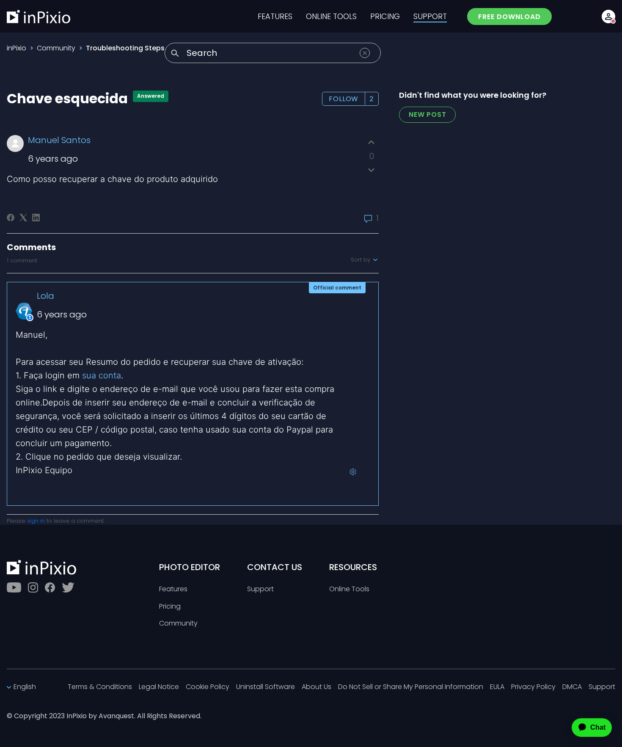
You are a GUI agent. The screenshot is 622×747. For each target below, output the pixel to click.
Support (260, 589)
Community (56, 48)
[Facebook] (10, 217)
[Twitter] (68, 587)
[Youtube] (14, 587)
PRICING (385, 16)
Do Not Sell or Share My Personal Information (410, 687)
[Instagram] (33, 587)
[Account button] (608, 16)
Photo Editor (189, 567)
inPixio (16, 48)
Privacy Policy (533, 687)
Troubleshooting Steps (125, 48)
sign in (36, 521)
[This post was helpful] (371, 142)
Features (173, 589)
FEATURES (275, 16)
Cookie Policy (207, 687)
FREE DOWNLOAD (509, 17)
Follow (343, 99)
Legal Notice (159, 687)
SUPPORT (430, 16)
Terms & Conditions (100, 687)
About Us (316, 687)
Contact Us (274, 567)
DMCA (572, 687)
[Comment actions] (353, 472)
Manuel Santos (59, 140)
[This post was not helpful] (371, 170)
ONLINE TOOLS (331, 16)
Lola (45, 296)
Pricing (170, 606)
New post (427, 114)
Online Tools (349, 589)
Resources (353, 567)
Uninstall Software (265, 687)
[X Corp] (23, 217)
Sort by (361, 259)
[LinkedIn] (36, 217)
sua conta (101, 375)
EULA (497, 687)
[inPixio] (38, 16)
